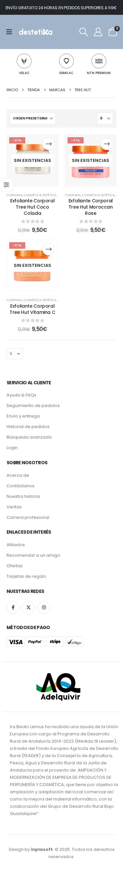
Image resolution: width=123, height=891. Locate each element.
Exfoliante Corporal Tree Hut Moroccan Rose (91, 206)
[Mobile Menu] (11, 32)
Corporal (14, 195)
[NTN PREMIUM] (99, 61)
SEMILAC (66, 72)
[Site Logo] (35, 32)
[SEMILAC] (66, 61)
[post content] (32, 160)
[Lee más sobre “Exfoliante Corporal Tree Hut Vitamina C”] (48, 249)
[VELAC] (24, 61)
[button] (84, 32)
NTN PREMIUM (99, 72)
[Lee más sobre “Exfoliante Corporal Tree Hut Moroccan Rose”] (107, 144)
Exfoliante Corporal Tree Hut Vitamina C (32, 309)
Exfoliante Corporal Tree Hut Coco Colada (32, 206)
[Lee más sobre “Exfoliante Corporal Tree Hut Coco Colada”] (48, 144)
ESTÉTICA (49, 195)
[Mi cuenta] (98, 32)
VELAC (24, 72)
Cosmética (32, 195)
